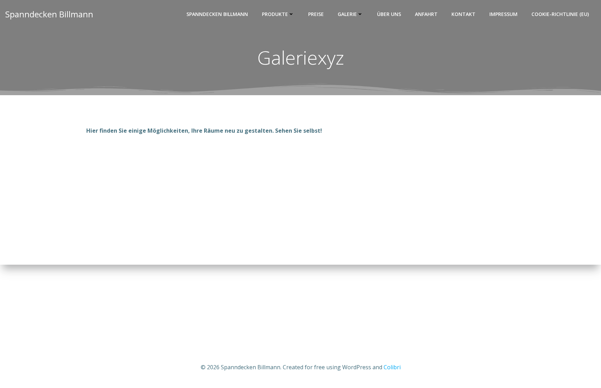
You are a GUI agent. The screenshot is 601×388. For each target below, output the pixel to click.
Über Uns (389, 14)
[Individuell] (254, 163)
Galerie (347, 14)
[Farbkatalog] (120, 209)
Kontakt (463, 14)
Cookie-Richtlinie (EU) (560, 14)
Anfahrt (426, 14)
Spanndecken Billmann (217, 14)
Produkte (275, 14)
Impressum (503, 14)
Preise (316, 14)
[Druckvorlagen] (254, 209)
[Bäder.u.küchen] (120, 163)
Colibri (392, 367)
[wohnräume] (187, 163)
